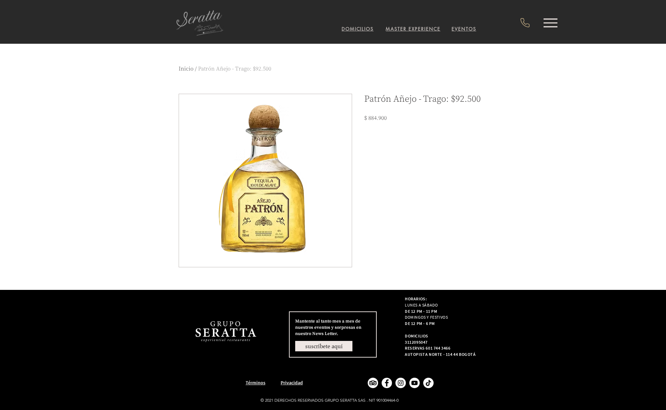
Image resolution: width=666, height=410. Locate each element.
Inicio (186, 68)
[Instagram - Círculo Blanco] (400, 383)
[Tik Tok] (428, 383)
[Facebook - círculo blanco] (387, 383)
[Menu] (550, 22)
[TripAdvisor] (373, 383)
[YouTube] (414, 383)
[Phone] (525, 22)
